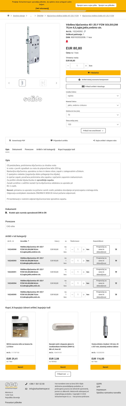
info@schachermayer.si (39, 389)
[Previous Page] (9, 83)
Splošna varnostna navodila (108, 393)
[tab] (22, 83)
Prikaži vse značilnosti (92, 131)
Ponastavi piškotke (13, 402)
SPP (98, 387)
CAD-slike (11, 226)
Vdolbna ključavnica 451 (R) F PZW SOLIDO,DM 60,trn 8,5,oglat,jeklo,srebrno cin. (32, 271)
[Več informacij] (42, 8)
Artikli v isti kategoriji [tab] (45, 149)
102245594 (12, 283)
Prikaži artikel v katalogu (95, 86)
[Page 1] (22, 83)
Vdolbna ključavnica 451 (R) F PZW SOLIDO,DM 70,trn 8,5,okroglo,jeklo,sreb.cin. (32, 294)
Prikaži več (61, 374)
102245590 (12, 249)
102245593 (12, 261)
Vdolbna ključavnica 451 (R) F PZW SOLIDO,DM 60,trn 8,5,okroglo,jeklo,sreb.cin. (32, 283)
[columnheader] (12, 241)
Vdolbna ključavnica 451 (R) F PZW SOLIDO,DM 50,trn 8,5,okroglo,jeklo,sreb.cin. (32, 260)
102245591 (12, 272)
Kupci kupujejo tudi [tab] (66, 149)
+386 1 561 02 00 (36, 384)
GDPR (99, 384)
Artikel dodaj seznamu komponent (95, 80)
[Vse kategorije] (8, 16)
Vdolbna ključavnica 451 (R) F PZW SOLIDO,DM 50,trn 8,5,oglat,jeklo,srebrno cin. (32, 249)
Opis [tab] (7, 149)
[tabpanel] (63, 177)
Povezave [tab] (29, 149)
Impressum (101, 390)
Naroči (20, 367)
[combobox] (90, 95)
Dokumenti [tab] (17, 149)
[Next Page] (56, 83)
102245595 (12, 294)
